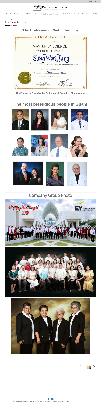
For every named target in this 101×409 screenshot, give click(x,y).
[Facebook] (48, 399)
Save (16, 25)
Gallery (18, 13)
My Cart (91, 1)
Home (9, 13)
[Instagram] (52, 399)
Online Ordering (32, 13)
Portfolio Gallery (9, 19)
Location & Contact (49, 13)
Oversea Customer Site (70, 13)
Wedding (83, 366)
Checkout (97, 1)
